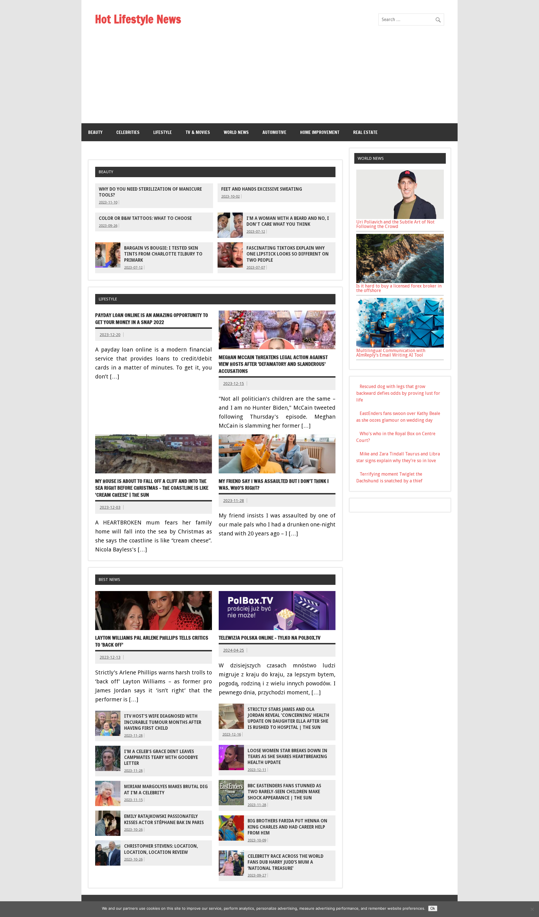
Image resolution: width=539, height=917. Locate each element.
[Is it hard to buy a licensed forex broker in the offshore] (400, 281)
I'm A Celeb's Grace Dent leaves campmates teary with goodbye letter (161, 757)
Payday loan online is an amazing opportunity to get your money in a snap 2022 (151, 319)
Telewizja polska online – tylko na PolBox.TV (269, 637)
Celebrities (128, 132)
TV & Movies (198, 132)
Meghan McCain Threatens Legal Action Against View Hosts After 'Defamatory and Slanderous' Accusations (273, 364)
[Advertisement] (269, 81)
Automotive (274, 132)
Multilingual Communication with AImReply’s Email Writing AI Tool (390, 353)
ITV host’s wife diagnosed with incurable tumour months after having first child (162, 722)
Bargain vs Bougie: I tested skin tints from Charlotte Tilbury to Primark (163, 254)
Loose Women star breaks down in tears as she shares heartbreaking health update (287, 756)
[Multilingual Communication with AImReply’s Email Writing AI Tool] (400, 346)
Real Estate (365, 132)
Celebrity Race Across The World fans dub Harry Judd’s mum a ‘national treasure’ (285, 862)
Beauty (95, 132)
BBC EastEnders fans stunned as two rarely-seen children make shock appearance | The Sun (284, 791)
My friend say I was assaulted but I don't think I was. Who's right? (274, 485)
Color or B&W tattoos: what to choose (145, 218)
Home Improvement (319, 132)
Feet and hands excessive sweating (261, 189)
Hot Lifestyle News (138, 19)
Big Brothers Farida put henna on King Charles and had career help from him (287, 827)
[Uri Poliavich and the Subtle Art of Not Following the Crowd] (400, 217)
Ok (432, 908)
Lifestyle (162, 132)
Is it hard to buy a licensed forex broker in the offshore (399, 288)
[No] (532, 909)
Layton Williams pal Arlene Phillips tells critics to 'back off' (151, 641)
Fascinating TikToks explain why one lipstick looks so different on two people (287, 254)
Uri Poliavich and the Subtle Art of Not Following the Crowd (395, 224)
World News (236, 132)
